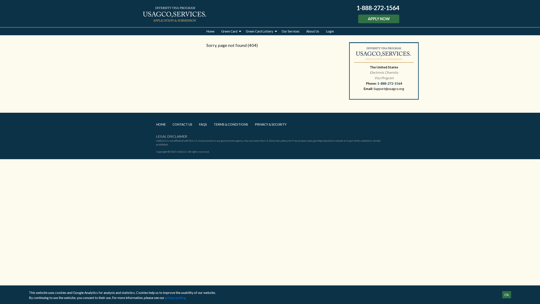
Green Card (229, 31)
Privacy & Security (270, 124)
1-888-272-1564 (377, 7)
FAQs (203, 124)
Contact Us (182, 124)
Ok (506, 295)
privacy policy (175, 298)
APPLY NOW (379, 18)
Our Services (291, 31)
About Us (312, 31)
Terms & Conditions (231, 124)
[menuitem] (210, 31)
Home (210, 31)
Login (330, 31)
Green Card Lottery (259, 31)
